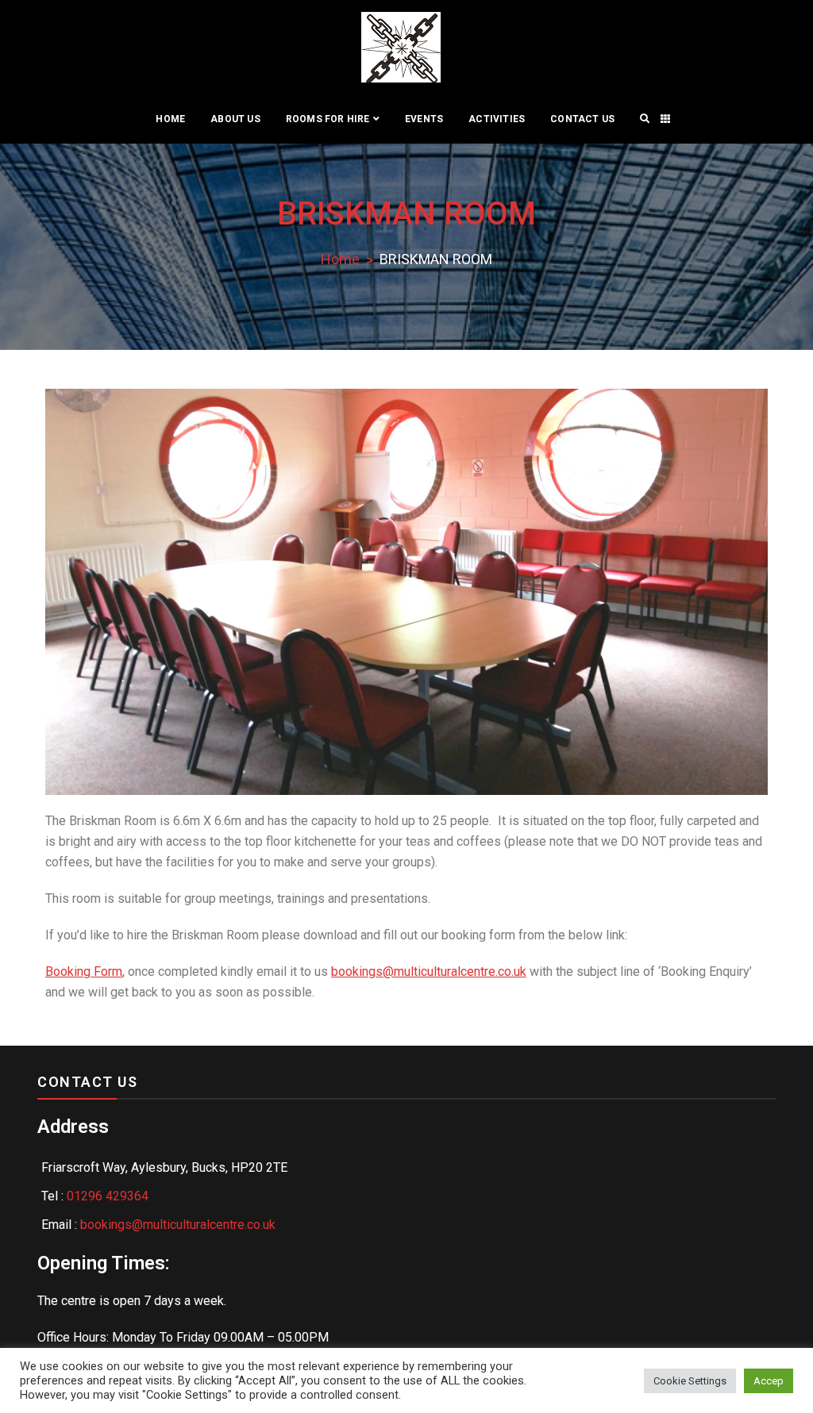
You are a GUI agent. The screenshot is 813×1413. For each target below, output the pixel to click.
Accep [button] (768, 1381)
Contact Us (582, 119)
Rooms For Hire (328, 119)
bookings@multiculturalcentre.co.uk (428, 971)
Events (424, 119)
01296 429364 (107, 1196)
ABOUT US (235, 119)
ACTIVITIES (496, 119)
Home (170, 119)
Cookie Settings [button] (689, 1381)
